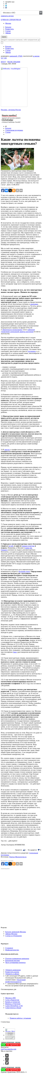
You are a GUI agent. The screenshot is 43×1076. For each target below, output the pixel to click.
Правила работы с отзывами (20, 1018)
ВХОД (3, 62)
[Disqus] (21, 897)
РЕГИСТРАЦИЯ (13, 62)
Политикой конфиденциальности (15, 981)
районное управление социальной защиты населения (18, 331)
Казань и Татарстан (12, 1002)
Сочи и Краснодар (12, 1000)
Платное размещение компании (17, 958)
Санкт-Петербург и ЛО (14, 1006)
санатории (34, 304)
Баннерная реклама (12, 960)
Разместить (9, 29)
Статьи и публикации (13, 936)
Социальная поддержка (14, 130)
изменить (7, 16)
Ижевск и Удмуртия (12, 1004)
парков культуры (28, 546)
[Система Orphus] (11, 123)
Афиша (8, 33)
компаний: (15, 56)
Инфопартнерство (12, 950)
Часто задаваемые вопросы (15, 962)
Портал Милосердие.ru (17, 857)
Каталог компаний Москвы (15, 932)
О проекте (9, 948)
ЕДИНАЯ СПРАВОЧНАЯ (11, 20)
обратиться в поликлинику (12, 330)
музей (11, 546)
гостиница (32, 351)
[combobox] (21, 12)
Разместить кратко (12, 972)
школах (7, 450)
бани (15, 652)
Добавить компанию (13, 970)
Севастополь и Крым (13, 1008)
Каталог (8, 27)
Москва (8, 23)
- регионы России (11, 110)
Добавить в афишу (12, 974)
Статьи (8, 31)
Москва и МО (10, 998)
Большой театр (24, 571)
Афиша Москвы (11, 934)
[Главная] (6, 126)
